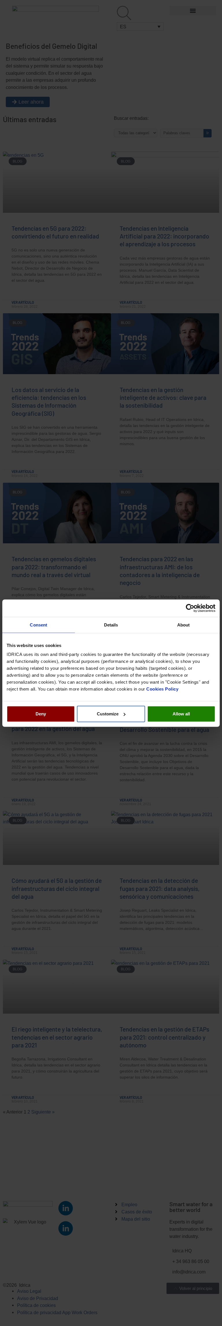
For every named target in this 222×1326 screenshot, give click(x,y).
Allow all (181, 713)
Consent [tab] (38, 624)
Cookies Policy (162, 689)
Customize (108, 713)
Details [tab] (111, 624)
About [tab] (183, 624)
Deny (41, 713)
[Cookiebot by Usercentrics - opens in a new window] (190, 608)
